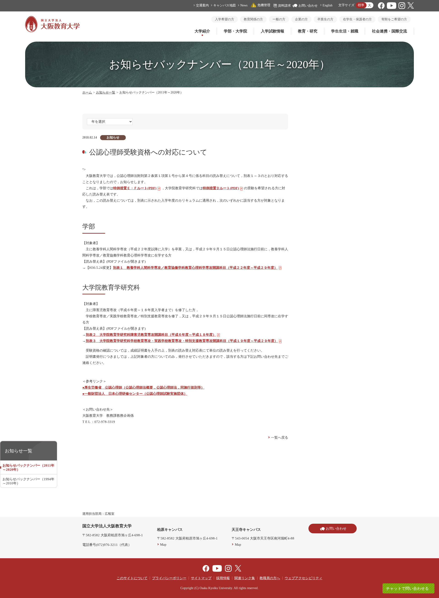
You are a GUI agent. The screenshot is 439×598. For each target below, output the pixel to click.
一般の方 (279, 19)
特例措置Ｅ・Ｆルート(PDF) (134, 188)
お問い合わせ (308, 5)
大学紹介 (202, 31)
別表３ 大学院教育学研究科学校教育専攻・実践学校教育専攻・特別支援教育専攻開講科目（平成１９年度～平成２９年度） (182, 341)
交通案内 (202, 5)
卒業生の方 (325, 19)
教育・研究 (307, 31)
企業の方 (301, 19)
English (327, 5)
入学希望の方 (224, 19)
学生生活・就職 (344, 31)
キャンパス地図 (224, 5)
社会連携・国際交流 (389, 31)
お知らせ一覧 (105, 92)
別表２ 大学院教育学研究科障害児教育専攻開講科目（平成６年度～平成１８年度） (151, 334)
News (243, 5)
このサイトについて (132, 578)
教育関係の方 (253, 19)
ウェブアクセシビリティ (303, 578)
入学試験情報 (272, 31)
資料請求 (284, 5)
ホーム (87, 92)
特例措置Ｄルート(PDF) (221, 188)
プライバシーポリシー (169, 578)
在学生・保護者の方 (357, 19)
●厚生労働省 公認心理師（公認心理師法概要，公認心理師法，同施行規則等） (143, 387)
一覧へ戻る (279, 437)
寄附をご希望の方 (394, 19)
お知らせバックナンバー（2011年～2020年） (28, 467)
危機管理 (263, 5)
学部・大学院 (235, 31)
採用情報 (223, 578)
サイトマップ (201, 578)
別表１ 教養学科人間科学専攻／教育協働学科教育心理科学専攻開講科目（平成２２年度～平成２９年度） (195, 268)
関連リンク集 (244, 578)
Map (163, 544)
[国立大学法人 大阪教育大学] (52, 31)
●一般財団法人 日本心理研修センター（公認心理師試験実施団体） (134, 393)
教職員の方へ (270, 578)
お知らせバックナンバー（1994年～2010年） (28, 481)
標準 (361, 5)
